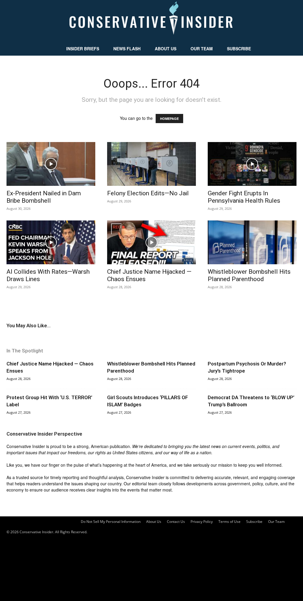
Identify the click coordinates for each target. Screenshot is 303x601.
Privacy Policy (202, 521)
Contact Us (176, 521)
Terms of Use (229, 521)
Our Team (202, 48)
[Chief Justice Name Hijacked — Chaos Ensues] (151, 242)
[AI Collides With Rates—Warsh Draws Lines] (51, 242)
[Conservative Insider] (151, 20)
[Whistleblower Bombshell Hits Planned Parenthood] (252, 242)
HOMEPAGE (169, 118)
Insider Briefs (82, 48)
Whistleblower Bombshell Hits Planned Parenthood (249, 275)
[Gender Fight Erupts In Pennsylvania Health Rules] (252, 164)
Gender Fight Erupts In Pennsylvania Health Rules (244, 197)
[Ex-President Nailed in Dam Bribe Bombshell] (51, 164)
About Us (165, 48)
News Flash (127, 48)
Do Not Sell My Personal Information (111, 521)
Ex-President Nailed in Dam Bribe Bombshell (44, 197)
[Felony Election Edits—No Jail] (151, 164)
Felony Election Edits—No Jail (148, 193)
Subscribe (239, 48)
